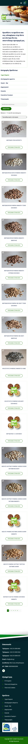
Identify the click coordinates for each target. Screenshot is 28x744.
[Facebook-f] (3, 670)
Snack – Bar (4, 83)
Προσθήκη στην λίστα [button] (14, 147)
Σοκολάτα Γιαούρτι (7, 95)
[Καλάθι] (24, 3)
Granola (3, 91)
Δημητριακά (4, 87)
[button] (21, 3)
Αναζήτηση (6, 108)
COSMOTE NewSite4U (18, 739)
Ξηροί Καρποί (5, 75)
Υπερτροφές (5, 99)
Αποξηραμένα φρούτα (8, 79)
